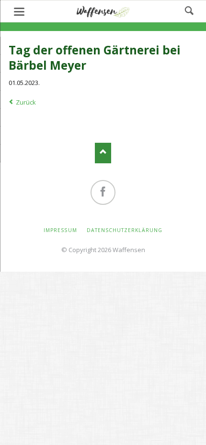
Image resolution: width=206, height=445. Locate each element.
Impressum (60, 230)
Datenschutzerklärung (124, 230)
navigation (19, 11)
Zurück (26, 102)
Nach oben (103, 153)
